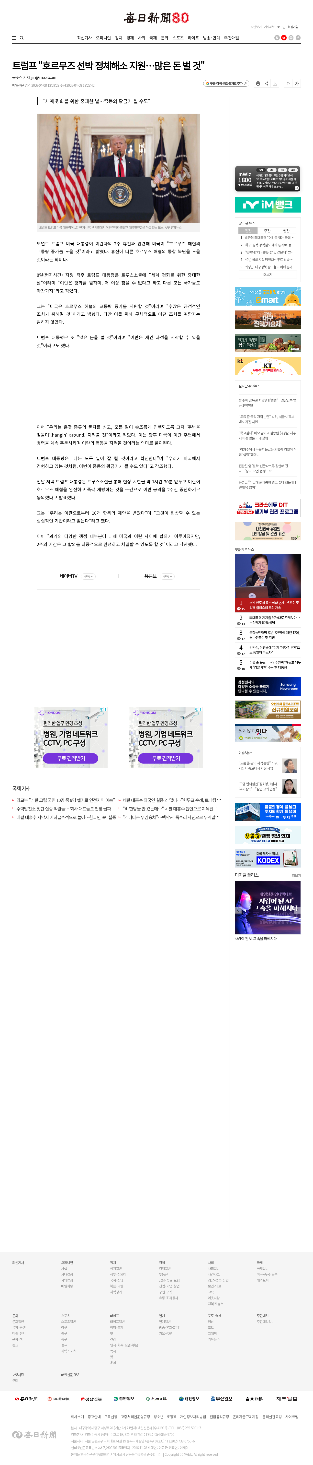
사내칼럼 (67, 1274)
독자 (113, 1351)
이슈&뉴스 (246, 753)
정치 (118, 38)
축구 (64, 1333)
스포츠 (177, 38)
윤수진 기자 (21, 77)
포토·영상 (214, 1315)
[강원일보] (58, 1398)
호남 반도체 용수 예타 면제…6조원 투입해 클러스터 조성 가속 (274, 605)
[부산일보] (221, 1398)
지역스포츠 (68, 1351)
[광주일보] (156, 1398)
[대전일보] (189, 1398)
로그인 (281, 26)
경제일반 (165, 1268)
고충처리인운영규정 (135, 1416)
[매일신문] (26, 1398)
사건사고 (214, 1274)
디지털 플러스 (246, 874)
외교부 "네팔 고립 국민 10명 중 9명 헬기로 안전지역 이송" (65, 800)
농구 (64, 1339)
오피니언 (103, 38)
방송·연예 (211, 38)
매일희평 (67, 1286)
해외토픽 (262, 1280)
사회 (141, 38)
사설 (64, 1268)
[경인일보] (124, 1398)
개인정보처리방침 (193, 1416)
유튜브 (157, 575)
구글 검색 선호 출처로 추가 (226, 83)
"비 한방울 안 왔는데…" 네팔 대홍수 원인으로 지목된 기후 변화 (176, 808)
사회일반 (214, 1268)
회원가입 (293, 26)
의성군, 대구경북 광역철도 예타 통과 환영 (272, 266)
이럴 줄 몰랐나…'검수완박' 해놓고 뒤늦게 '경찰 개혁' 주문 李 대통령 (275, 665)
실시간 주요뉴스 (249, 386)
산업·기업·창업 (169, 1286)
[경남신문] (91, 1398)
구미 (15, 1380)
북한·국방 (116, 1286)
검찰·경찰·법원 (218, 1280)
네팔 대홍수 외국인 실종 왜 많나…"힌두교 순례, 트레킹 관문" (175, 800)
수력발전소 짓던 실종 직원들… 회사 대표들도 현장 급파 (63, 808)
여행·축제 (116, 1327)
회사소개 (77, 1416)
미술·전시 (18, 1333)
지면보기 (256, 26)
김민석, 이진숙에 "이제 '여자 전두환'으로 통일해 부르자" (274, 650)
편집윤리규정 (219, 1416)
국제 (153, 38)
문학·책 (17, 1339)
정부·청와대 (118, 1274)
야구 (64, 1327)
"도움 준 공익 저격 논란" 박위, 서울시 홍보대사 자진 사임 (258, 766)
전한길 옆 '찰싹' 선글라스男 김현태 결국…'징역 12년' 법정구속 (263, 468)
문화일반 (18, 1321)
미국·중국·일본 (267, 1274)
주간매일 (231, 38)
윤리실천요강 (272, 1416)
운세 (113, 1362)
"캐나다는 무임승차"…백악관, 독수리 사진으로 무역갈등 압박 (175, 817)
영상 (211, 1321)
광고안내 (94, 1416)
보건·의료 (214, 1286)
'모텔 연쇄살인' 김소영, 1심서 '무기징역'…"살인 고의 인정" (258, 786)
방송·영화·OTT (169, 1327)
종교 (15, 1345)
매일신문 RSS (70, 1374)
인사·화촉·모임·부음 (124, 1345)
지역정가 (116, 1292)
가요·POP (165, 1333)
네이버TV (76, 575)
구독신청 (110, 1416)
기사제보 (269, 26)
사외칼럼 (67, 1280)
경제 (130, 38)
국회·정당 (116, 1280)
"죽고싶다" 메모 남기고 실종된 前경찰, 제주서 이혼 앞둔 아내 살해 (267, 435)
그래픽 (212, 1333)
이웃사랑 (214, 1297)
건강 (113, 1339)
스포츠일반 (68, 1321)
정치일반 (116, 1268)
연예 (162, 1315)
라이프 (193, 38)
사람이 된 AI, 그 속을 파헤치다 (256, 938)
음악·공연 (18, 1327)
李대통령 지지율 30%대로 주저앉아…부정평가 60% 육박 (274, 620)
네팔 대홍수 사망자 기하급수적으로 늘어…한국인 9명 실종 (66, 817)
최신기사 (84, 38)
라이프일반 (117, 1321)
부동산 (163, 1274)
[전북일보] (254, 1398)
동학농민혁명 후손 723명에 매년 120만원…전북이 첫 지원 (275, 635)
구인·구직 (165, 1292)
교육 (211, 1292)
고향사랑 (18, 1374)
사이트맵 (291, 1416)
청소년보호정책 (165, 1416)
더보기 (296, 875)
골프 (64, 1345)
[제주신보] (287, 1398)
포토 (211, 1327)
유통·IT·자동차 (168, 1297)
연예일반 (165, 1321)
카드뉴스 (214, 1339)
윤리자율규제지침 (246, 1416)
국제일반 (262, 1268)
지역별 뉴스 (215, 1303)
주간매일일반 (265, 1321)
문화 (164, 38)
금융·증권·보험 (169, 1280)
